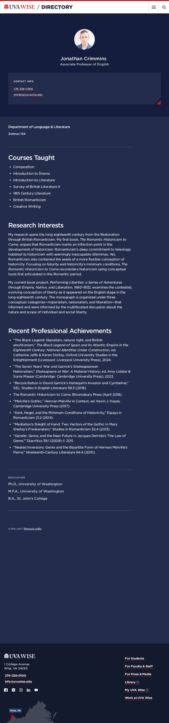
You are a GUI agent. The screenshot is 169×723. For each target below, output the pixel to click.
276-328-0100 (15, 675)
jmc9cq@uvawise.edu (28, 94)
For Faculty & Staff (139, 666)
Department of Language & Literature (39, 127)
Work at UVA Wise (138, 697)
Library (130, 682)
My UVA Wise (135, 690)
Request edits (32, 528)
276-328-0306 (23, 89)
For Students (134, 658)
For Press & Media (138, 674)
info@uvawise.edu (18, 681)
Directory (57, 7)
